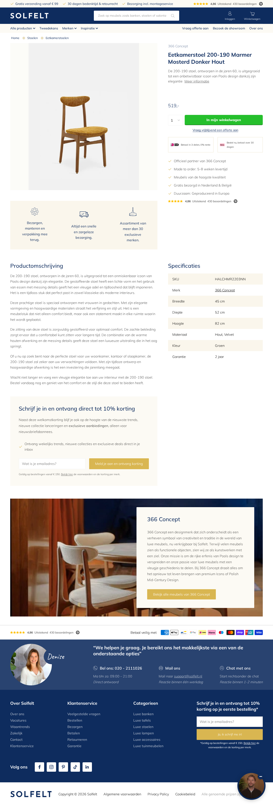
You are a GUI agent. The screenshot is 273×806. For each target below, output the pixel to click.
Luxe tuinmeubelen (148, 746)
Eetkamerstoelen (57, 38)
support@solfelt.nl (188, 676)
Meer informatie (196, 81)
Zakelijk (16, 733)
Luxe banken (143, 714)
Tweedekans (48, 28)
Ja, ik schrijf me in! (230, 734)
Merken (67, 28)
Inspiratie (88, 28)
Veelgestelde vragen (83, 714)
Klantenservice (22, 746)
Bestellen (74, 720)
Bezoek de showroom (229, 28)
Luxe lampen (143, 733)
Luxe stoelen (143, 727)
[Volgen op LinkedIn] (87, 767)
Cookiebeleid (185, 794)
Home (15, 38)
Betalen (73, 733)
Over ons (256, 28)
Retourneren (77, 739)
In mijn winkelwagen (223, 120)
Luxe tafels (142, 720)
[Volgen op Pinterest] (63, 767)
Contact (16, 739)
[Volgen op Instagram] (51, 767)
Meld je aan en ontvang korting (119, 464)
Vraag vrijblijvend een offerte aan (215, 130)
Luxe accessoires (146, 739)
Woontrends (20, 727)
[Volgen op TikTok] (75, 767)
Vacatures (18, 720)
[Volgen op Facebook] (39, 767)
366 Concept (178, 46)
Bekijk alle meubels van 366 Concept (181, 594)
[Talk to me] (251, 786)
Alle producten (21, 28)
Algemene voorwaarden (122, 794)
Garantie (74, 746)
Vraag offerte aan (195, 28)
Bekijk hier (67, 474)
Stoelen (32, 38)
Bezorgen (75, 727)
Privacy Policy (158, 794)
